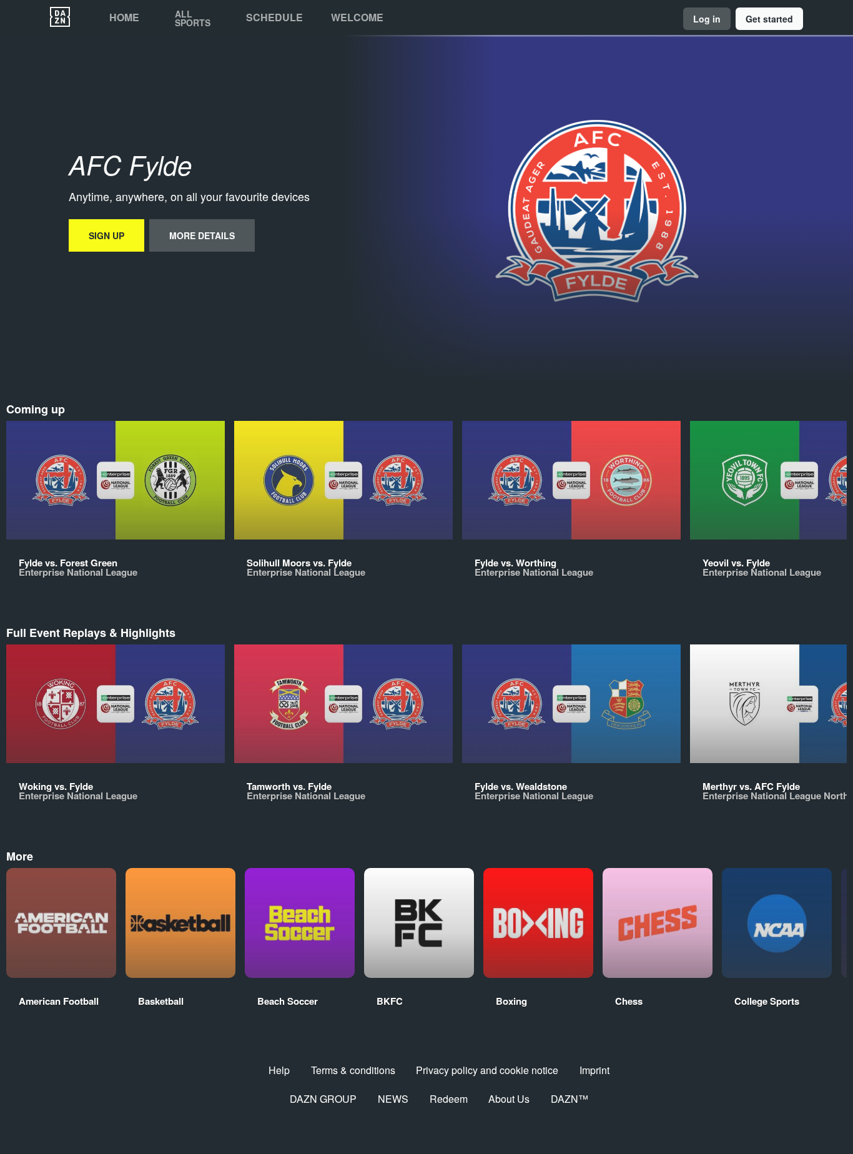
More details (202, 235)
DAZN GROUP (323, 1099)
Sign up (106, 235)
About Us (509, 1099)
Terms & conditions (353, 1070)
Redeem (449, 1099)
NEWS (393, 1099)
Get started (769, 18)
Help (279, 1070)
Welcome (357, 17)
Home (124, 17)
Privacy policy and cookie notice (487, 1070)
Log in (707, 18)
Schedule (274, 17)
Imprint (594, 1070)
